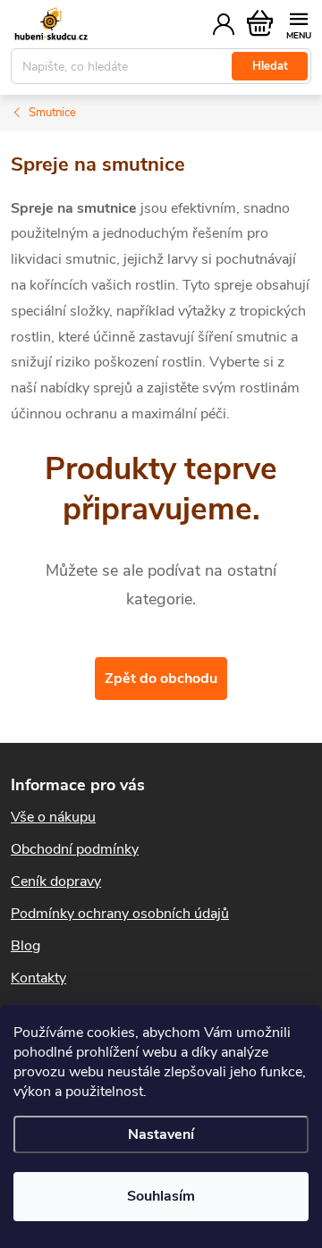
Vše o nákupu (53, 817)
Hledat (270, 66)
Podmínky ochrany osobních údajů (120, 913)
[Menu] (298, 23)
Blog (25, 946)
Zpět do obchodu (161, 678)
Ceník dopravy (56, 881)
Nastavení (161, 1134)
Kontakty (38, 978)
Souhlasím (161, 1196)
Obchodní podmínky (75, 849)
